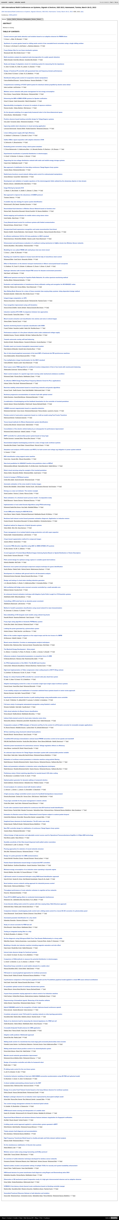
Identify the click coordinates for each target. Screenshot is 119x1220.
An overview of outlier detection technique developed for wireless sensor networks (30, 1158)
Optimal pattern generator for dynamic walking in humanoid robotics (26, 780)
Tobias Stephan (18, 108)
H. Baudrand (36, 789)
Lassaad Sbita (18, 438)
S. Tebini (34, 190)
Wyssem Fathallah (9, 707)
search (23, 2)
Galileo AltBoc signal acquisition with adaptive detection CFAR (24, 139)
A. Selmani (28, 190)
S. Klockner (13, 156)
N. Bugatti (46, 651)
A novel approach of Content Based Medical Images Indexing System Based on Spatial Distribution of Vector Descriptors (42, 553)
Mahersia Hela (17, 645)
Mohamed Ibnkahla (19, 280)
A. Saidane (19, 934)
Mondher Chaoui (18, 858)
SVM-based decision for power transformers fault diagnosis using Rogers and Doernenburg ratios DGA (36, 1172)
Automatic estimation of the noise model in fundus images (22, 484)
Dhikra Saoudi (8, 1092)
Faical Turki (7, 163)
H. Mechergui (15, 135)
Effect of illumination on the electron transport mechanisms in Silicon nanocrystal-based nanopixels (36, 263)
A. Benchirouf (8, 844)
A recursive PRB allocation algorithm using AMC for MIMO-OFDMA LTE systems (29, 546)
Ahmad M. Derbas (32, 1113)
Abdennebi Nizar (9, 906)
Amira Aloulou (8, 114)
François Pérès (41, 941)
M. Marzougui (16, 672)
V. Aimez (41, 266)
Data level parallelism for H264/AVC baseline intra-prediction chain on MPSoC (28, 463)
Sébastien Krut (28, 782)
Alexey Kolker (8, 473)
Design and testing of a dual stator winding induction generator (24, 580)
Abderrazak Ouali (39, 390)
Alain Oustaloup (76, 810)
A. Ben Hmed (8, 73)
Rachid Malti (16, 810)
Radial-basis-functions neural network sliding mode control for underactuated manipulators (33, 174)
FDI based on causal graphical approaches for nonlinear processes (25, 973)
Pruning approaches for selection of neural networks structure (24, 849)
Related (39, 19)
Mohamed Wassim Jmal (22, 1161)
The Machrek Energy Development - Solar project (19, 649)
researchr (4, 2)
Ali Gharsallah (32, 1030)
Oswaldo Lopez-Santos (11, 1044)
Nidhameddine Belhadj (10, 466)
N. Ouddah (7, 1106)
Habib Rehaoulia (45, 720)
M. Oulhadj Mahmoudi (41, 727)
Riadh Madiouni (8, 865)
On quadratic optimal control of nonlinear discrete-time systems (24, 986)
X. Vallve (33, 651)
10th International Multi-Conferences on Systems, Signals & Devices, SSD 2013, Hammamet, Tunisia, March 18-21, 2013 (37, 11)
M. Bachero (46, 149)
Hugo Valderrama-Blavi (50, 1044)
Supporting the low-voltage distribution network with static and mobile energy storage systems (34, 160)
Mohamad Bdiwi (8, 259)
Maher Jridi (13, 287)
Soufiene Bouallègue (20, 865)
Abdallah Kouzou (21, 727)
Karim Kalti (14, 982)
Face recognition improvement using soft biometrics (20, 305)
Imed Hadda (7, 218)
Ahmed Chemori (19, 782)
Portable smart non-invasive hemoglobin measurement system (24, 346)
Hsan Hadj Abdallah (28, 390)
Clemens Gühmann (22, 920)
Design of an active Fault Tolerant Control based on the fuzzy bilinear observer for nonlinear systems (36, 1090)
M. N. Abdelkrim (28, 73)
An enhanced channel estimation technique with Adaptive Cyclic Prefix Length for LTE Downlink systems (37, 594)
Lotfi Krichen (17, 87)
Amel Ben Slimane (18, 59)
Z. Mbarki (6, 190)
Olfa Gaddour (19, 245)
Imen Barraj (7, 514)
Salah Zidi (27, 328)
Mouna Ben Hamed (29, 438)
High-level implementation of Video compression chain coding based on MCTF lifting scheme (33, 670)
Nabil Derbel (24, 176)
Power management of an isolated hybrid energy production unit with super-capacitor (31, 532)
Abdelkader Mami (26, 927)
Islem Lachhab (8, 87)
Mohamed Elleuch (18, 1140)
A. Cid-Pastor (22, 46)
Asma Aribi (7, 1195)
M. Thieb (17, 66)
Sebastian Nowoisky (10, 920)
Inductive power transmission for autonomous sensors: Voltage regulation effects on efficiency (34, 745)
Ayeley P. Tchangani (53, 941)
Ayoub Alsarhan (41, 342)
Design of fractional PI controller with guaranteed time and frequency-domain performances (33, 71)
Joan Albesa (7, 748)
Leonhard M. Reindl (17, 748)
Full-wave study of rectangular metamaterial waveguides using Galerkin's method (30, 704)
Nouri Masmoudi (41, 238)
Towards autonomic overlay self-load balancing (19, 339)
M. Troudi (15, 266)
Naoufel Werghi (8, 617)
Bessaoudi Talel (8, 52)
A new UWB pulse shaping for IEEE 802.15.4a (18, 511)
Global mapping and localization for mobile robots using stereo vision (26, 215)
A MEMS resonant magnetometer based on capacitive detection (24, 408)
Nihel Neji (6, 287)
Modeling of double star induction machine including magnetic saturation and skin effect (32, 945)
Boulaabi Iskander (9, 293)
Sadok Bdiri (7, 1154)
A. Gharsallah (28, 789)
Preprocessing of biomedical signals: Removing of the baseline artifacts (27, 1000)
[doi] (82, 11)
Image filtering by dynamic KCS (14, 188)
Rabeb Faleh (17, 569)
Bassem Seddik (8, 232)
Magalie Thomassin (27, 810)
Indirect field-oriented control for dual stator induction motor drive (25, 718)
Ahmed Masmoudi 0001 (23, 355)
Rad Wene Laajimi (9, 837)
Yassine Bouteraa (25, 80)
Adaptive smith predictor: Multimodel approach (19, 1035)
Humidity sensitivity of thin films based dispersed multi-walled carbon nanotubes (30, 842)
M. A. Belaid (33, 899)
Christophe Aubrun (46, 521)
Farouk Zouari (8, 686)
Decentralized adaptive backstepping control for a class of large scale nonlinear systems (32, 442)
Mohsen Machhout (30, 665)
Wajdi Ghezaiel (8, 59)
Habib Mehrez (53, 466)
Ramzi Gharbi (16, 1030)
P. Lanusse (29, 700)
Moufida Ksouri (35, 328)
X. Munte (20, 583)
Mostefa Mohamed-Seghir (21, 762)
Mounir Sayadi (13, 1120)
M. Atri (22, 672)
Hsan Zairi (24, 1030)
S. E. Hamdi (7, 954)
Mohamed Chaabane (27, 121)
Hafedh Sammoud (57, 741)
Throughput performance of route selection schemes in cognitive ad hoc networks (30, 890)
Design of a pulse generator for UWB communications (21, 855)
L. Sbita (12, 39)
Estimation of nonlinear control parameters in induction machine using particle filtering (31, 759)
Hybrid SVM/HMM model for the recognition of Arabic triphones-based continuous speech (32, 1007)
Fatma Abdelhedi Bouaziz (11, 80)
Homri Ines (7, 459)
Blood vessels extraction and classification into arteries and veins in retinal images (30, 319)
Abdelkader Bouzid (39, 514)
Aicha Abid (20, 817)
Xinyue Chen (27, 796)
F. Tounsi (14, 1078)
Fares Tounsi (20, 410)
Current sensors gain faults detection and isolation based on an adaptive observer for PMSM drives (35, 36)
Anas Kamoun (22, 528)
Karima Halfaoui (22, 369)
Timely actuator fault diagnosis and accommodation (20, 1131)
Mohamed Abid (33, 94)
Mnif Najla (46, 645)
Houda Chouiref (8, 521)
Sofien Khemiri (8, 1003)
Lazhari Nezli (30, 727)
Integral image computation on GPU (15, 298)
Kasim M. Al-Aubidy (9, 1113)
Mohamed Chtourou (42, 128)
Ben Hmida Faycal (19, 52)
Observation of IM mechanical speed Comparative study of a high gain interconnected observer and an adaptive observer (42, 1179)
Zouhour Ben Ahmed (10, 424)
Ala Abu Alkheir (8, 280)
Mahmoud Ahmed (9, 417)
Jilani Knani (15, 218)
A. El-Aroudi (14, 46)
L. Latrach (20, 789)
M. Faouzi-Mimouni (26, 872)
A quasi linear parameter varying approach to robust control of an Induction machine (31, 993)
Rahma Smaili (8, 975)
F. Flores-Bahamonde (10, 149)
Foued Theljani (8, 328)
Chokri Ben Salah (9, 479)
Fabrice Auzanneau (21, 941)
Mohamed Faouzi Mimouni (30, 803)
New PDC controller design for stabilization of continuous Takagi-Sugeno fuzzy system (31, 828)
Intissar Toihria (8, 383)
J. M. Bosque (54, 149)
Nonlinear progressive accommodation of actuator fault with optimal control (28, 394)
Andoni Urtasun (8, 631)
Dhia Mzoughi (8, 927)
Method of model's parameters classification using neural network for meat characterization (33, 608)
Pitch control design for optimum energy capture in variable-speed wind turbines (29, 559)
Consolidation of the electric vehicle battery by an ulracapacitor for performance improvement (34, 429)
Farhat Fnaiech (23, 1120)
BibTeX (14, 19)
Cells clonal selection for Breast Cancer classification (21, 711)
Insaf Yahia (18, 803)
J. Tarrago (40, 651)
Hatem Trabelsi (16, 514)
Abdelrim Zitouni (26, 1016)
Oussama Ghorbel (9, 1161)
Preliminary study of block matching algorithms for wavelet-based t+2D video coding (31, 773)
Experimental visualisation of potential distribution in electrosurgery (25, 153)
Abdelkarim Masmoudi (10, 603)
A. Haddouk (7, 135)
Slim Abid (6, 851)
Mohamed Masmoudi (26, 383)
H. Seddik (22, 190)
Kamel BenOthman (19, 397)
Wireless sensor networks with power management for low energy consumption (29, 91)
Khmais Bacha (18, 376)
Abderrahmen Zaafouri (31, 996)
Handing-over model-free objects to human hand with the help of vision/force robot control (33, 256)
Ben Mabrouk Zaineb (29, 1099)
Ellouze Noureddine (25, 459)
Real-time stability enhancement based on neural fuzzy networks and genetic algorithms (32, 387)
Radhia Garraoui (9, 438)
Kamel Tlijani (7, 1168)
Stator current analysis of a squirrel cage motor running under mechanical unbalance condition (34, 374)
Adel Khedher (16, 1127)
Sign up (116, 2)
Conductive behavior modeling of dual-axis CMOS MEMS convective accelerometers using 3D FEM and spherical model (42, 1076)
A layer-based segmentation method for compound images (22, 539)
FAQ (41, 1218)
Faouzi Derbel (16, 94)
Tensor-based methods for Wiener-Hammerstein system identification (26, 422)
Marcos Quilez (28, 493)
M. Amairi (15, 73)
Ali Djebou (49, 514)
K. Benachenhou (17, 142)
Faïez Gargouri (28, 1009)
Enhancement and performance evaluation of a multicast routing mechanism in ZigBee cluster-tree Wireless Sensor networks (43, 243)
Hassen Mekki (21, 128)
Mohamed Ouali (29, 479)
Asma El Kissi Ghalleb (10, 307)
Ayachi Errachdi (19, 479)
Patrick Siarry (41, 865)
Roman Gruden (8, 108)
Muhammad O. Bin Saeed (11, 204)
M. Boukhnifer (15, 1106)
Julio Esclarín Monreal (41, 486)
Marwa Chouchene (9, 300)
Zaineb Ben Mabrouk (10, 817)
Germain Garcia (38, 1044)
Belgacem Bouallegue (18, 665)
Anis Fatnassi (19, 624)
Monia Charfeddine (19, 404)
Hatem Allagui (17, 927)
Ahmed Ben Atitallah (20, 238)
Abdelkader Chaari (28, 376)
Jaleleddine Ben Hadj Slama (22, 183)
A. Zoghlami (7, 672)
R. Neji (18, 1072)
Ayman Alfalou (21, 287)
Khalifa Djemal (17, 713)
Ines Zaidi (7, 121)
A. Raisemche (24, 1106)
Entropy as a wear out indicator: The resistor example (21, 491)
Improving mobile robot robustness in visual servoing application (25, 126)
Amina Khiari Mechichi (19, 989)
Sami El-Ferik (8, 879)
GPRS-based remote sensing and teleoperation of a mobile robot (24, 1110)
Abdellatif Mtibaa (33, 507)
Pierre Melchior (47, 1195)
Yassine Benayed (18, 1009)
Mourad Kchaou (8, 225)
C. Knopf (6, 156)
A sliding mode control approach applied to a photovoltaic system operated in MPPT (31, 1124)
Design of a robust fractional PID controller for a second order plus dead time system (31, 677)
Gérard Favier (21, 424)
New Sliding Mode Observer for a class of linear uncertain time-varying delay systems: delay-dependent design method (42, 291)
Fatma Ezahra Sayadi (22, 300)
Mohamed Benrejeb (19, 170)
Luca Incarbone (32, 941)
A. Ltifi (6, 1072)
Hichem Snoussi (42, 1161)
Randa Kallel (7, 534)
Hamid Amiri (17, 541)
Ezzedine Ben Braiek (31, 59)
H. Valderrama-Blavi (23, 149)
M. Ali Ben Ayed (33, 466)
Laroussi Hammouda (10, 128)
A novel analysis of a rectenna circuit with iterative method (22, 787)
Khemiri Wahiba (8, 872)
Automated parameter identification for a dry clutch (20, 918)
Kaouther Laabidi (18, 328)
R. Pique (20, 651)
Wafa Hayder (7, 886)
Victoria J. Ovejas (18, 493)
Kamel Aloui (16, 1003)
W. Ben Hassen (8, 548)
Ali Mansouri (7, 638)
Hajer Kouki (7, 948)
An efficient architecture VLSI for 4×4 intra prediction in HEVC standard (26, 236)
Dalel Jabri (14, 755)
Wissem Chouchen (27, 1189)
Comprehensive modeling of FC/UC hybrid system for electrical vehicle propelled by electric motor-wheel (37, 84)
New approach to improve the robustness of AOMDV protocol (23, 195)
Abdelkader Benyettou (28, 713)
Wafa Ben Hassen (9, 941)
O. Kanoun (20, 156)
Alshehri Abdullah (9, 562)
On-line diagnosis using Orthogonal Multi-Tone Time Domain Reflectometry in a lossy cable (33, 938)
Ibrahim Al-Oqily (8, 342)
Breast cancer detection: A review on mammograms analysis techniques (27, 642)
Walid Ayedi (33, 1161)
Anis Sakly (24, 507)
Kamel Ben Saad (18, 686)
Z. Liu (18, 961)
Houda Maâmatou (19, 232)
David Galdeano (8, 782)
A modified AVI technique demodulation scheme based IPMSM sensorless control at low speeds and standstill (39, 738)
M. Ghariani (11, 1072)
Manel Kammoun (9, 238)
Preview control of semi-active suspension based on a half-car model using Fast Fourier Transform (35, 415)
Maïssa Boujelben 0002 (11, 968)
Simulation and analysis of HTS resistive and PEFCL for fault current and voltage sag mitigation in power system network (42, 449)
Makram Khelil (8, 1140)
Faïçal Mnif (16, 176)
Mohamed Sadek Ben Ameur (12, 507)
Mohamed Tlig (8, 899)
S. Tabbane (21, 548)
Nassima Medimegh (19, 617)
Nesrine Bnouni (18, 734)
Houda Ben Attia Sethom (30, 741)
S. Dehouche (8, 142)
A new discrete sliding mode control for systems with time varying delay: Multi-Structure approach (35, 904)
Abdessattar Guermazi (10, 369)
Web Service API (28, 1218)
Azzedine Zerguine (25, 204)
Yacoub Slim (14, 459)
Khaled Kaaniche (31, 128)
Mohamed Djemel (28, 851)
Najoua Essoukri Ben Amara (52, 232)
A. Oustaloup (43, 700)
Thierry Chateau (38, 232)
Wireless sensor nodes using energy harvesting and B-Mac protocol (25, 1152)
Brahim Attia (17, 1016)
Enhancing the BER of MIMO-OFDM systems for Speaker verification (25, 98)
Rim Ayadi (16, 383)
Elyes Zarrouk (8, 1009)
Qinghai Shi (19, 796)
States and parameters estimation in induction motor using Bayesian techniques (29, 766)
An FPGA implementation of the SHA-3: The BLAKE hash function (25, 663)
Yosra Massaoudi (9, 913)
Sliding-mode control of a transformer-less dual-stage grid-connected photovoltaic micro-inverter (35, 1041)
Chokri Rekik (22, 968)
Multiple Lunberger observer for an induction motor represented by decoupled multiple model (33, 1096)
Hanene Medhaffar (36, 80)
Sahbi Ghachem (8, 397)
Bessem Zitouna (8, 183)
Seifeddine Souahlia (10, 1175)
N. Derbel (22, 610)
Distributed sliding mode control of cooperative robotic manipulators (26, 78)
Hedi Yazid (7, 982)
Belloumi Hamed (9, 590)
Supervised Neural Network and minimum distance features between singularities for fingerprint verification (38, 1117)
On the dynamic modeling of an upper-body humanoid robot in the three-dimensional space (33, 112)
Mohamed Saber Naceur (28, 1003)
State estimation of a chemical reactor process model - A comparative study (28, 497)
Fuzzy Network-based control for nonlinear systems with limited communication (29, 222)
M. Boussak (18, 39)
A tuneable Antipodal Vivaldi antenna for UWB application (22, 1028)
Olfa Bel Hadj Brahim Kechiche (13, 741)
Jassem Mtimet (8, 541)
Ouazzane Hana (8, 1085)
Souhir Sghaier (21, 307)
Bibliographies (27, 19)
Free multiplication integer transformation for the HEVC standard (24, 360)
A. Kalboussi (28, 266)
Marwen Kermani (9, 693)
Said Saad (7, 273)
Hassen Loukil (31, 238)
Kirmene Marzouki (17, 555)
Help (20, 1218)
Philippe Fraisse (38, 782)
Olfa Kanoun (24, 94)
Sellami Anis (18, 293)
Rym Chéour (7, 94)
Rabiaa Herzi (8, 1030)
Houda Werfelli (8, 858)
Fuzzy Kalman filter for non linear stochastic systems (21, 50)
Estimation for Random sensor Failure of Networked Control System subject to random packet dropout (36, 814)
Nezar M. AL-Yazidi (43, 879)
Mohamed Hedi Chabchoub (12, 431)
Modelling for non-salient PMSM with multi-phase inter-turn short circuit (27, 250)
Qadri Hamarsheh (19, 101)
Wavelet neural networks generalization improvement (20, 1055)
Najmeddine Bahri (23, 466)
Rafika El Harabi (18, 824)
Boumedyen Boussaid (18, 211)
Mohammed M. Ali (21, 1113)
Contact (9, 1218)
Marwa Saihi (7, 211)
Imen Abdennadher (9, 355)
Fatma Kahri (7, 665)
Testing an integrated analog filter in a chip (17, 931)
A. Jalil (14, 844)
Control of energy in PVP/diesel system (16, 477)
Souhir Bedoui (8, 569)
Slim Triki (14, 528)
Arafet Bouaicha (8, 1023)
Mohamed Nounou (29, 500)
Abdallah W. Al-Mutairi (44, 1113)
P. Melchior (13, 700)
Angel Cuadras (8, 493)
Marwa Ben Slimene (10, 720)
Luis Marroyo (27, 631)
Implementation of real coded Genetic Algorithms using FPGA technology (27, 504)
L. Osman (14, 789)
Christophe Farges (26, 1195)
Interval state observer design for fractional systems (20, 952)
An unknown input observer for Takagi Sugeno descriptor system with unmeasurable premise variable (36, 752)
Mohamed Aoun (49, 810)
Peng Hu (6, 892)
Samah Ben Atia (8, 1037)
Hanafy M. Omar (17, 879)
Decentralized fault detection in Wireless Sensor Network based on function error (29, 208)
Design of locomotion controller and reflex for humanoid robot (24, 1062)
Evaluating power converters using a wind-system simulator (23, 146)
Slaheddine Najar (38, 810)
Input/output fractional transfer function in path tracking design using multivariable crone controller (36, 697)
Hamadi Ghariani (29, 858)
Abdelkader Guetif (16, 163)
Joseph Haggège (32, 865)
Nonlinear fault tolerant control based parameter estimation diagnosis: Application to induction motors (36, 518)
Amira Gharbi (8, 555)
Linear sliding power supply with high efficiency (19, 133)
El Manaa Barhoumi (10, 658)
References (19, 19)
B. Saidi (6, 679)
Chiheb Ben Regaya (18, 996)
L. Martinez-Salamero (33, 46)
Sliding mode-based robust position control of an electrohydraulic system (27, 1048)
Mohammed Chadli (32, 1092)
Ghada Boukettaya (17, 534)
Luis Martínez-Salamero (25, 1044)
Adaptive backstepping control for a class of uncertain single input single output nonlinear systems (36, 683)
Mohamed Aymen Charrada (12, 576)
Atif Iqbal (27, 335)
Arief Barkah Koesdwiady (30, 879)
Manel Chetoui (8, 810)
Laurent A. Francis (53, 410)
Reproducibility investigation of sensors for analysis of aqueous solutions (27, 105)
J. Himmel (27, 156)
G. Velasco (7, 651)
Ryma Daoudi (8, 713)
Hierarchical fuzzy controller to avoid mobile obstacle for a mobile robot (26, 966)
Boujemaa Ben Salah (31, 658)
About (3, 1218)
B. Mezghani (7, 1078)
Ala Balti (6, 1120)
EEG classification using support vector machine (19, 456)
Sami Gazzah (29, 232)
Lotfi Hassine (14, 273)
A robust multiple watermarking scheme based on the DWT (22, 1083)
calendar (17, 2)
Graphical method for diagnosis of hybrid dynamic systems (23, 525)
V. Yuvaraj (7, 452)
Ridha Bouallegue (20, 596)
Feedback (47, 1218)
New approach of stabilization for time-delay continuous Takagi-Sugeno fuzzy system (31, 167)
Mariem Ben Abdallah (10, 486)
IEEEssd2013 (13, 15)
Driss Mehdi (37, 913)
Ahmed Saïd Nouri (27, 906)
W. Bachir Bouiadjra (9, 934)
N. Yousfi (6, 700)
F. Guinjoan (14, 651)
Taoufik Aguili (26, 707)
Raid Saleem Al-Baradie (11, 349)
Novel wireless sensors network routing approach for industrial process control (29, 883)
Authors (9, 19)
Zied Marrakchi (43, 466)
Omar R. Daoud (8, 101)
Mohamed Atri (33, 300)
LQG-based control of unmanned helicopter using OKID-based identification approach (31, 876)
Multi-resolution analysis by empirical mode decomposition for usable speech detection (32, 57)
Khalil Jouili (28, 404)
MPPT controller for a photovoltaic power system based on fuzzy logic (26, 436)
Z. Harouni (7, 789)
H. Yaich (6, 66)
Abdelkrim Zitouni (38, 1189)
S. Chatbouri (7, 266)
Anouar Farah (8, 390)
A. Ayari (29, 135)
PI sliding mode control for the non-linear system (19, 1069)
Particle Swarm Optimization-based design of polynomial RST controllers (27, 862)
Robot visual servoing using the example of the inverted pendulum (25, 470)
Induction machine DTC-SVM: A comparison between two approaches (26, 312)
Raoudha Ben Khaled (10, 445)
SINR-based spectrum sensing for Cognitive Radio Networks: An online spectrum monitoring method (36, 277)
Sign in (111, 2)
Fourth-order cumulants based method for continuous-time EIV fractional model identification (33, 807)
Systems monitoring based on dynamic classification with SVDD (24, 325)
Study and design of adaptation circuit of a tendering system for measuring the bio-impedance (34, 64)
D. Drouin (36, 266)
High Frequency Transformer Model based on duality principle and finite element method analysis (35, 1138)
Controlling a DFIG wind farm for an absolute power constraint (24, 601)
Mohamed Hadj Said (10, 410)
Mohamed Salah (9, 376)
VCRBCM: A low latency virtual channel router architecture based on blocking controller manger (34, 1186)
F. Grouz (6, 39)
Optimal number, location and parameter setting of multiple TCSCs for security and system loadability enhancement (40, 1165)
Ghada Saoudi (8, 824)
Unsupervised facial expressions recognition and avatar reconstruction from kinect (30, 229)
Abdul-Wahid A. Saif (9, 1147)
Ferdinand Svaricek (20, 417)
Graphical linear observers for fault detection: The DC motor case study (26, 821)
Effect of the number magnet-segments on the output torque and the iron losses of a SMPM (33, 635)
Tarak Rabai (20, 445)
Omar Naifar (7, 1182)
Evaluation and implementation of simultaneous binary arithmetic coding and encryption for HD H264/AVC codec (39, 284)
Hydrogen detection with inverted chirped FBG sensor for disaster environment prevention (33, 270)
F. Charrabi (23, 135)
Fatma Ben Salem (18, 314)
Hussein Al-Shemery (30, 342)
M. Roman (27, 651)
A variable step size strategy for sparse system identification (23, 201)
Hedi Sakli (18, 707)
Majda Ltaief (18, 906)
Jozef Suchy (17, 259)
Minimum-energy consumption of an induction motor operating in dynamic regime (30, 869)
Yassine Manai (8, 170)
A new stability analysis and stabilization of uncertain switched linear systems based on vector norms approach (39, 690)
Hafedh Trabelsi (25, 431)
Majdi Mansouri (8, 500)
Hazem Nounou (18, 500)
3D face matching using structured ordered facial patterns (22, 732)
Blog (36, 1218)
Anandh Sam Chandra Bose (27, 349)
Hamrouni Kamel (27, 645)
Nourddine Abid (8, 1016)
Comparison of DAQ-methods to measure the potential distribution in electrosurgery (30, 959)
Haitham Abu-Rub (36, 335)
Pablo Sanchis (18, 631)
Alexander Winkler (27, 259)
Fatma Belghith (8, 362)
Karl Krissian (52, 486)
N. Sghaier (21, 266)
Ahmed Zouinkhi (30, 211)
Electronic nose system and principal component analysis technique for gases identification (33, 566)
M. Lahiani (24, 66)
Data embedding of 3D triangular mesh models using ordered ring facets (27, 615)
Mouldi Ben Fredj (35, 720)
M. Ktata (11, 66)
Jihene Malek (8, 321)
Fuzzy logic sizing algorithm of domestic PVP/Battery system (23, 621)
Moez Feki (19, 1051)
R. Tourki (27, 672)
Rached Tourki (42, 300)
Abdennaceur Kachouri (37, 569)
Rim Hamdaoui (8, 1133)
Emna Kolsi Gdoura (9, 1051)
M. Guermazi (8, 610)
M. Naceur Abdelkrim (42, 211)
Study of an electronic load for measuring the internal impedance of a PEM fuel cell (30, 1021)
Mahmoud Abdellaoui (18, 886)
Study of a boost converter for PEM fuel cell (18, 924)
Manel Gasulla (28, 748)
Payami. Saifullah (20, 335)
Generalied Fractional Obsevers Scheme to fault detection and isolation (26, 1193)
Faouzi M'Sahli (25, 693)
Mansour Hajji (20, 658)
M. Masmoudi (28, 1078)
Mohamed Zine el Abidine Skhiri (13, 1058)
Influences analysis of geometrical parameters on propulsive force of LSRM (28, 656)
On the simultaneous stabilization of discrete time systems (22, 1145)
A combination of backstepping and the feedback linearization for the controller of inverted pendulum (36, 401)
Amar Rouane (38, 1023)
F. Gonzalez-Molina (41, 583)
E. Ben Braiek (14, 190)
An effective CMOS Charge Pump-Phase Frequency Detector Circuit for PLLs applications (32, 380)
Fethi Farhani (8, 996)
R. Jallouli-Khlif (21, 700)
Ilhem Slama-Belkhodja (44, 741)
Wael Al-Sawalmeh (30, 101)
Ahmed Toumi (18, 225)
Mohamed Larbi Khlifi (22, 720)
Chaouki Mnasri (29, 445)
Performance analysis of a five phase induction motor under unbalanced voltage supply (32, 332)
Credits (15, 1218)
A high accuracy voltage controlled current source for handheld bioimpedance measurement (33, 794)
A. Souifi (47, 266)
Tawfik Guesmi (17, 390)
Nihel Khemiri (8, 1127)
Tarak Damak (19, 913)
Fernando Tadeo (15, 121)
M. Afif (15, 548)
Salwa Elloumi (8, 989)
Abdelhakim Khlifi (9, 596)
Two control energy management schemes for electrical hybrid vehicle (26, 1103)
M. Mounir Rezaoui (9, 727)
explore (11, 2)
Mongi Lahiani (39, 858)
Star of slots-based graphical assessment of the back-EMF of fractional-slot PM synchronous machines (37, 353)
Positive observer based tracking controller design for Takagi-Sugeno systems (29, 119)
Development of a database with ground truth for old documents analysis (27, 573)
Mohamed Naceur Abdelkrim (42, 755)
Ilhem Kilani (7, 755)
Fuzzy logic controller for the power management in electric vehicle (25, 800)
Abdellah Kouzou (9, 335)
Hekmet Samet (25, 569)
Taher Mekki (7, 528)
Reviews (34, 19)
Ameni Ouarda (8, 314)
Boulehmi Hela (8, 645)
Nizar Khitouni (19, 837)
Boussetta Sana (37, 645)
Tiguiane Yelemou (9, 197)
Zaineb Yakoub (8, 404)
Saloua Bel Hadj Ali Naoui (25, 755)
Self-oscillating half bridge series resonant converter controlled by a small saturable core (32, 587)
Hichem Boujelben (9, 245)
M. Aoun (20, 954)
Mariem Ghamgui (28, 913)
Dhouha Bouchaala (9, 796)
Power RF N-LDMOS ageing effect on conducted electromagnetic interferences (29, 897)
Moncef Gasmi (39, 445)
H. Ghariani (31, 66)
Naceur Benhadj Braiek (39, 404)
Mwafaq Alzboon (19, 342)
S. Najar (21, 73)
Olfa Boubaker (17, 114)
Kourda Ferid (18, 590)
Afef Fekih (18, 562)
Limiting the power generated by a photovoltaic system (21, 628)
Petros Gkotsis (42, 410)
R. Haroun (7, 46)
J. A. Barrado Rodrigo (36, 149)
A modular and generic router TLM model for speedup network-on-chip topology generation (33, 1014)
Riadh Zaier (7, 1065)
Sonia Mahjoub (8, 176)
